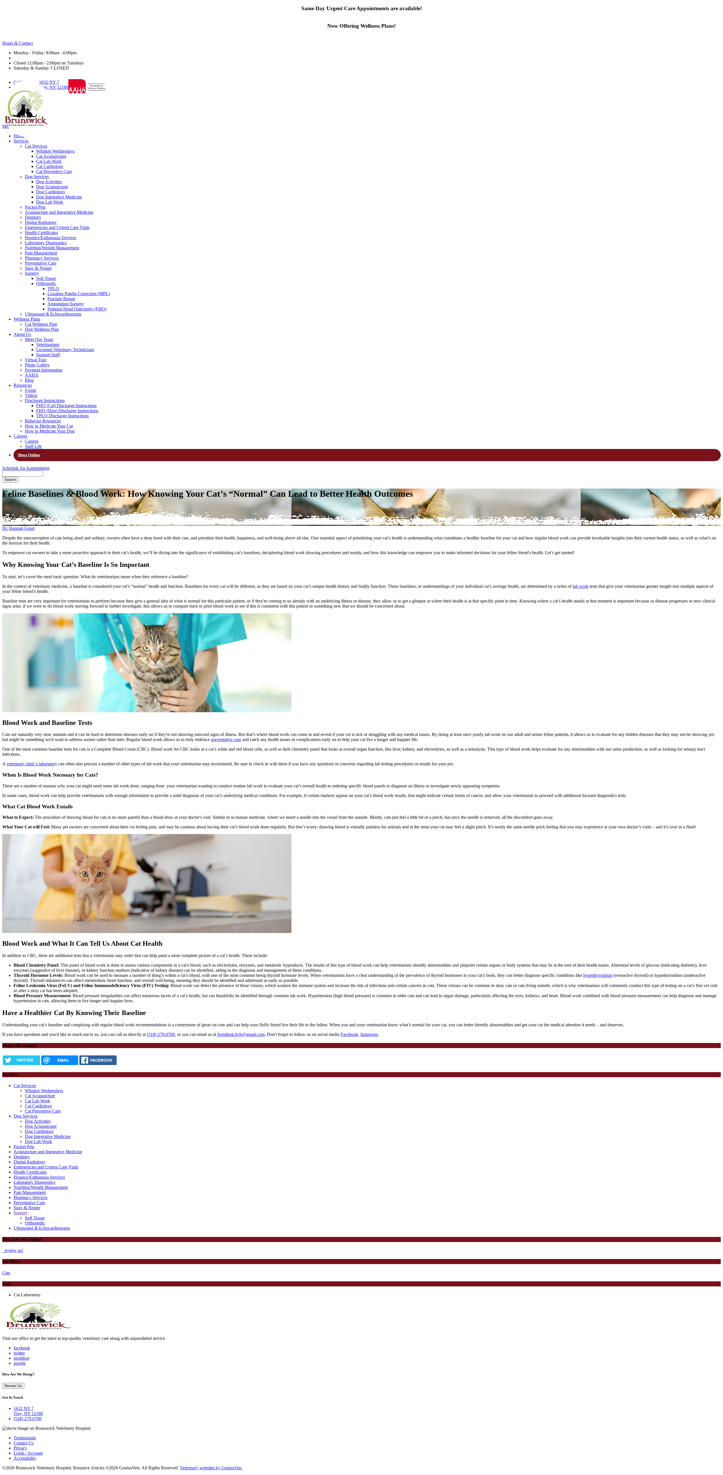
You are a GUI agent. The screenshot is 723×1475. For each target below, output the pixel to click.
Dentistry (33, 217)
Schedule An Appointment (25, 468)
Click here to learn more (361, 32)
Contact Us (24, 1443)
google (20, 1363)
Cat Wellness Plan (41, 324)
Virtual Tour (36, 359)
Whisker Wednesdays (55, 151)
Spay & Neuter (38, 268)
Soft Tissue (46, 278)
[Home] (37, 1328)
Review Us (13, 1386)
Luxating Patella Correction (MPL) (78, 293)
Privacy (20, 1448)
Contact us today (361, 15)
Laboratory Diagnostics (46, 242)
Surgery (32, 273)
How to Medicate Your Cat (49, 426)
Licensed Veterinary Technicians (65, 349)
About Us (22, 334)
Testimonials (25, 1437)
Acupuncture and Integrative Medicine (59, 212)
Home (19, 135)
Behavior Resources (43, 420)
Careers (20, 436)
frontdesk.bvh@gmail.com (241, 1034)
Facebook (349, 1034)
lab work (581, 586)
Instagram (369, 1034)
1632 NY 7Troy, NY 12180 (53, 85)
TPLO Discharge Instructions (62, 415)
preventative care (226, 739)
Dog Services (37, 176)
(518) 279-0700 (161, 1034)
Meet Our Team (39, 339)
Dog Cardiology (50, 191)
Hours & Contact (17, 43)
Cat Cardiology (50, 166)
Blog (29, 380)
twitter (19, 1353)
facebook (22, 1348)
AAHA (31, 375)
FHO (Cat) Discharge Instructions (66, 405)
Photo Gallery (37, 364)
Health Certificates (41, 232)
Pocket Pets (35, 207)
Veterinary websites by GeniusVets (211, 1467)
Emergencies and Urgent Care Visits (57, 227)
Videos (31, 395)
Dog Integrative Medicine (59, 197)
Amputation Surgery (65, 303)
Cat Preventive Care (54, 171)
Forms (30, 390)
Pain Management (41, 252)
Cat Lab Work (49, 161)
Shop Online (29, 455)
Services (21, 141)
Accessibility (25, 1458)
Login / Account (28, 1453)
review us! (13, 1250)
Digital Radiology (41, 222)
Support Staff (48, 354)
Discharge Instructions (45, 400)
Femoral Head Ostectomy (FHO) (76, 308)
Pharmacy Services (42, 258)
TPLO (53, 288)
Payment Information (43, 370)
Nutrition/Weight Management (52, 247)
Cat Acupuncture (51, 156)
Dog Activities (49, 181)
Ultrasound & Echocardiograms (53, 314)
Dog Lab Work (49, 202)
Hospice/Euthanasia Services (50, 237)
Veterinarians (47, 344)
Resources (23, 385)
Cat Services (36, 146)
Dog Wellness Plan (42, 329)
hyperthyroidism (597, 975)
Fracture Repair (61, 298)
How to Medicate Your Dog (50, 431)
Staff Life (33, 446)
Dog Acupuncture (52, 186)
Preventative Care (40, 263)
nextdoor (21, 1358)
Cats (6, 1272)
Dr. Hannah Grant (18, 528)
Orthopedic (46, 283)
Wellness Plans (27, 319)
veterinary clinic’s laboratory (31, 763)
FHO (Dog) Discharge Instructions (67, 410)
